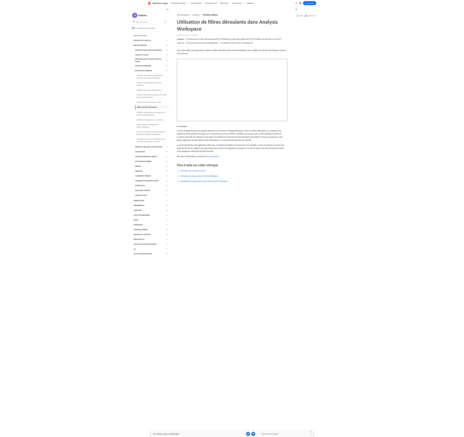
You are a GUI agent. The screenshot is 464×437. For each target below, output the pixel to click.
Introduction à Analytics (142, 40)
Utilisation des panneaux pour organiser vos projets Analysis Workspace (151, 113)
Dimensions (139, 171)
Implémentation (139, 205)
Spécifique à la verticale (142, 234)
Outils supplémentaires (142, 215)
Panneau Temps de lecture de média (149, 102)
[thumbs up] (248, 434)
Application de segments (143, 161)
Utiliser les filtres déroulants (147, 107)
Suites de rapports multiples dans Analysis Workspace (148, 125)
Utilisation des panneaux (143, 71)
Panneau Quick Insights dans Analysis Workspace (149, 84)
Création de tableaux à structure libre (148, 147)
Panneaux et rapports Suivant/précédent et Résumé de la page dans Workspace (151, 133)
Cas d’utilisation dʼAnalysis (143, 254)
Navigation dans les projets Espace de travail (148, 60)
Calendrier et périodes (143, 176)
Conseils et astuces (142, 55)
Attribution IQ (140, 185)
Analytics (196, 15)
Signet (301, 16)
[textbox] (149, 22)
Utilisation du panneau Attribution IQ (149, 90)
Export (136, 220)
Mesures (138, 166)
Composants (138, 210)
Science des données (141, 229)
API (135, 249)
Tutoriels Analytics (210, 15)
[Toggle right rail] (296, 9)
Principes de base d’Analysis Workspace (148, 50)
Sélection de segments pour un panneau (150, 120)
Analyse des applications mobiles (145, 244)
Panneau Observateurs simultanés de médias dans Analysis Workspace (152, 96)
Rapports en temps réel (143, 66)
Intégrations (138, 225)
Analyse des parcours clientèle (146, 156)
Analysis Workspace (140, 45)
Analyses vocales (141, 195)
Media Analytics (139, 239)
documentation (213, 156)
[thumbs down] (253, 434)
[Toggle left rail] (167, 9)
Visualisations (140, 152)
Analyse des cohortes (142, 190)
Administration (139, 200)
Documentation (183, 15)
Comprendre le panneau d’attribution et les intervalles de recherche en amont (151, 140)
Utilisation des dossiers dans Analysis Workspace (199, 176)
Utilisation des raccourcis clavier (193, 171)
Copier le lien (311, 16)
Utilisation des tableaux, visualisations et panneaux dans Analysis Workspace (150, 76)
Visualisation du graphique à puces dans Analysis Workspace (204, 181)
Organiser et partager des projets (147, 181)
